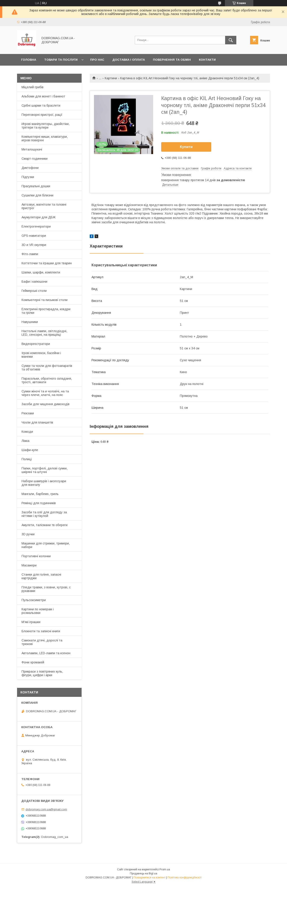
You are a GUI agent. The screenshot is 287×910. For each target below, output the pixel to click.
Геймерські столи (34, 291)
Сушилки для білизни (37, 195)
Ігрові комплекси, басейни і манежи (41, 354)
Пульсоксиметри (34, 600)
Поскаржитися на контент (149, 877)
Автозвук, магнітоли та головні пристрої (44, 206)
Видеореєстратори (36, 344)
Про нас (97, 59)
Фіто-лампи (30, 254)
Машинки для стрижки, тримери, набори (46, 545)
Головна (28, 59)
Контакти (207, 59)
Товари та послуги (61, 59)
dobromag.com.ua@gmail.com (46, 809)
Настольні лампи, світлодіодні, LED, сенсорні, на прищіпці (44, 332)
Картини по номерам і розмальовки (38, 611)
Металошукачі (32, 149)
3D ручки (28, 534)
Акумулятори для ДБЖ (39, 217)
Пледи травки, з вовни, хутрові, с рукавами (46, 589)
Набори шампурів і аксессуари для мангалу (44, 482)
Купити (186, 147)
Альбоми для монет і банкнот (43, 96)
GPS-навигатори (34, 235)
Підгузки (28, 177)
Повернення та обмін (172, 59)
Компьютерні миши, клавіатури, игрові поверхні (45, 138)
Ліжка (25, 441)
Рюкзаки (28, 413)
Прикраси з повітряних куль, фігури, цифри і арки (42, 673)
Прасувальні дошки (36, 186)
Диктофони (30, 168)
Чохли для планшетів (37, 422)
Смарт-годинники (35, 158)
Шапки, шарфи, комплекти (41, 272)
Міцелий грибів (32, 87)
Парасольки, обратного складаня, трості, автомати (47, 380)
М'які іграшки (31, 622)
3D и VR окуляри (34, 245)
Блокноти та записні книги (41, 631)
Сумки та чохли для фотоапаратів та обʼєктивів (47, 367)
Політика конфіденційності (184, 877)
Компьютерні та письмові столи (44, 300)
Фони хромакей (33, 662)
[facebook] (91, 237)
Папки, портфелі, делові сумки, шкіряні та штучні (44, 470)
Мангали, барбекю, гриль (40, 494)
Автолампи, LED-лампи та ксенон (46, 653)
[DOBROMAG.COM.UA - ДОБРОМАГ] (26, 48)
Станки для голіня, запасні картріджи (41, 576)
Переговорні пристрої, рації (42, 114)
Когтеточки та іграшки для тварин (47, 263)
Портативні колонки (36, 556)
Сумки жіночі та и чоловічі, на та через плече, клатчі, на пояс (45, 393)
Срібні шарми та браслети (41, 105)
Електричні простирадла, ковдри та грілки (46, 310)
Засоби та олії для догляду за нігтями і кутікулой (44, 514)
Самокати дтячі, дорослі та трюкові (42, 642)
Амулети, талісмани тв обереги (44, 525)
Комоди (27, 431)
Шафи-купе (30, 450)
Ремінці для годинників (39, 503)
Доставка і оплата (128, 59)
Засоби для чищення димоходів (46, 404)
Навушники (30, 322)
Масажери (29, 565)
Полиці (27, 459)
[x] (96, 237)
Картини (111, 78)
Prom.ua (164, 869)
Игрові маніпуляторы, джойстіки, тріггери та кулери (46, 125)
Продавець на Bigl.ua (143, 873)
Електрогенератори (36, 226)
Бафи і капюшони (34, 281)
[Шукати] (230, 40)
